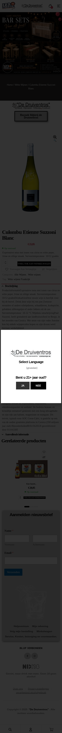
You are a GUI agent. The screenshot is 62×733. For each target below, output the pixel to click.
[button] (23, 385)
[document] (31, 366)
